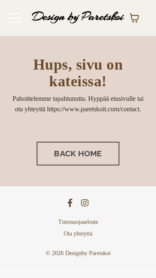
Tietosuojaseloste (78, 222)
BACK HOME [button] (78, 153)
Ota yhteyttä (78, 233)
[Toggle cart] (134, 18)
